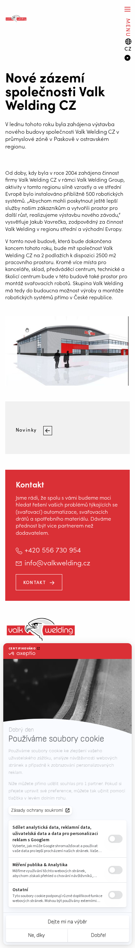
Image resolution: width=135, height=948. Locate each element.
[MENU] (127, 9)
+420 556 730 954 (53, 549)
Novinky (27, 429)
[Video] (127, 58)
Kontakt (34, 582)
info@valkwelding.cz (57, 562)
